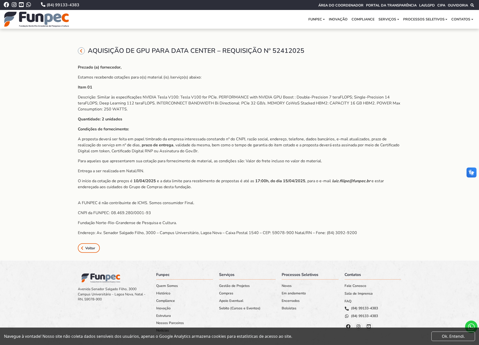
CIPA (441, 5)
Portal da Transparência (391, 5)
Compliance (363, 19)
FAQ (348, 301)
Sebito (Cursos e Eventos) (239, 308)
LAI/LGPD (427, 5)
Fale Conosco (355, 286)
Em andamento (294, 293)
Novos (287, 286)
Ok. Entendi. (453, 336)
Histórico (163, 293)
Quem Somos (167, 286)
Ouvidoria (458, 5)
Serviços (387, 19)
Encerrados (291, 301)
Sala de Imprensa (359, 293)
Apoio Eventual (231, 301)
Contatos (460, 19)
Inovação (338, 19)
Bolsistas (289, 308)
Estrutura (163, 316)
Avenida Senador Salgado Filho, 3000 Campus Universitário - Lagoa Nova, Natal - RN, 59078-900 (111, 294)
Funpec (315, 19)
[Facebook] (348, 326)
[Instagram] (358, 326)
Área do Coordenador (340, 5)
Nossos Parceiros (170, 323)
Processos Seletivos (424, 19)
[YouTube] (369, 326)
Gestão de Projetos (234, 286)
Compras (226, 293)
